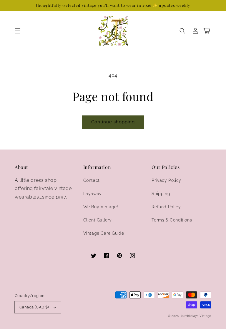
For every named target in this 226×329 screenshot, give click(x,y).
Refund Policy (166, 206)
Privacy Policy (166, 180)
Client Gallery (97, 220)
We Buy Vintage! (100, 206)
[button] (17, 30)
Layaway (92, 193)
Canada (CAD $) (34, 307)
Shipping (161, 193)
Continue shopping (113, 122)
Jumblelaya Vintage (196, 316)
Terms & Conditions (172, 220)
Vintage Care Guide (103, 233)
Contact (91, 180)
